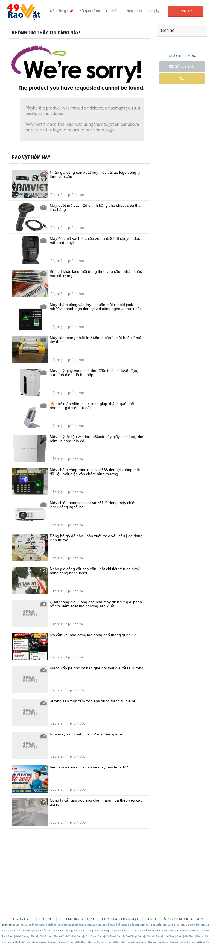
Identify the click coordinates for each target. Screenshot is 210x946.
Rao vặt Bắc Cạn (124, 930)
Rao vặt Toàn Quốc (151, 925)
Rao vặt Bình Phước (41, 936)
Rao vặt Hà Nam (185, 936)
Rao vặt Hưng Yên (200, 942)
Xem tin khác (184, 55)
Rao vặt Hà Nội (171, 925)
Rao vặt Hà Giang (165, 936)
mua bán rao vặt (96, 925)
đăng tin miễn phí (48, 925)
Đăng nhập (134, 11)
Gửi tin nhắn (185, 66)
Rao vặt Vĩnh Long (83, 930)
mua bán (63, 925)
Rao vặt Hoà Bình (179, 942)
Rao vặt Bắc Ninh (186, 930)
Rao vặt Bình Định (86, 936)
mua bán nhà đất (78, 925)
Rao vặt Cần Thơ (42, 930)
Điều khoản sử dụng (77, 919)
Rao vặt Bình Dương (18, 936)
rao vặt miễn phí (29, 925)
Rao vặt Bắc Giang (145, 930)
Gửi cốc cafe (21, 919)
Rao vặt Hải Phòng (21, 930)
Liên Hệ (151, 919)
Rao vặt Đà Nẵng (190, 925)
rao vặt (15, 925)
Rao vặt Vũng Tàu (104, 930)
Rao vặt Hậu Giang (158, 942)
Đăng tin (186, 11)
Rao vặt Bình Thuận (64, 936)
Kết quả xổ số (90, 11)
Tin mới (111, 11)
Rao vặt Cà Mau (106, 936)
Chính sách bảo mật (120, 919)
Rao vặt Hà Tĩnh (15, 942)
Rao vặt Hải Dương (36, 942)
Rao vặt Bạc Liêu (165, 930)
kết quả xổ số (113, 925)
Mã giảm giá (59, 11)
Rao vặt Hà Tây (96, 942)
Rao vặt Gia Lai (146, 936)
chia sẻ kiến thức (130, 925)
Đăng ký (153, 11)
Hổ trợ (46, 919)
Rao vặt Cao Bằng (126, 936)
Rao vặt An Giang (62, 930)
